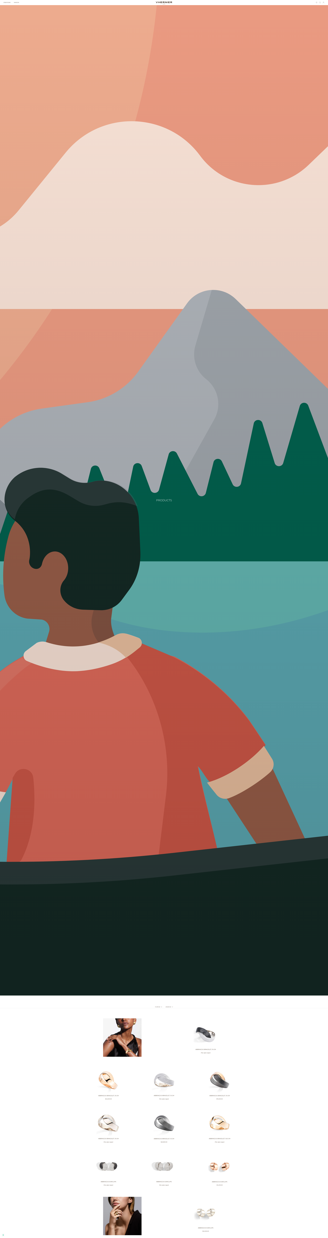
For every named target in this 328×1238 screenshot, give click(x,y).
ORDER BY (168, 1007)
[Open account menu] (323, 3)
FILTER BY (157, 1007)
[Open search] (320, 3)
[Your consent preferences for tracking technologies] (3, 1235)
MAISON (16, 2)
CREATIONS (7, 2)
